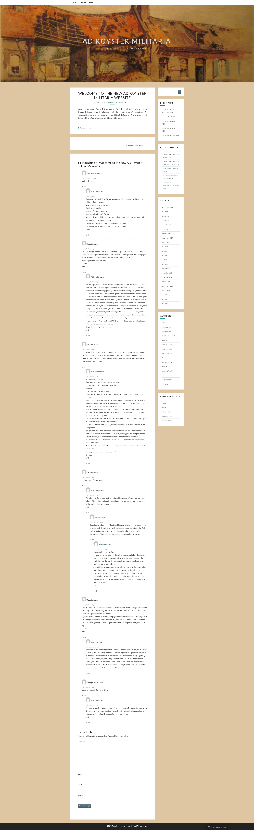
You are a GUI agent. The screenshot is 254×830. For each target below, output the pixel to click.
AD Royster (95, 191)
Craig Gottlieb (166, 327)
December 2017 (167, 225)
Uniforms (165, 384)
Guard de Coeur (167, 345)
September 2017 (167, 238)
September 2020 (167, 207)
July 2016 (165, 295)
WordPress (132, 826)
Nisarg (146, 826)
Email (80, 784)
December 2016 (167, 273)
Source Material (167, 362)
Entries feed (166, 412)
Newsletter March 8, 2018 (170, 135)
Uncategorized (85, 128)
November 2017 (167, 229)
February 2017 (166, 269)
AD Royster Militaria (82, 2)
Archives (164, 323)
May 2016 (165, 304)
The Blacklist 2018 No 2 (169, 117)
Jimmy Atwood (167, 353)
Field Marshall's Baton (169, 336)
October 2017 (166, 234)
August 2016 (166, 290)
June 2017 (165, 251)
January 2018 (166, 220)
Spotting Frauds (167, 371)
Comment (82, 741)
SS (162, 375)
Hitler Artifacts (167, 349)
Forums (164, 340)
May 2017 (165, 255)
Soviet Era (165, 366)
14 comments (123, 102)
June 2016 (165, 299)
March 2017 (165, 264)
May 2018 (165, 212)
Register (164, 403)
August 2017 (166, 242)
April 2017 (165, 260)
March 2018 (165, 216)
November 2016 (167, 277)
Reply (84, 187)
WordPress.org (167, 421)
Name (80, 774)
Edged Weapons (167, 331)
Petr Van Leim (92, 174)
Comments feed (167, 416)
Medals (164, 358)
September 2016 (167, 286)
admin (112, 102)
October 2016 (166, 282)
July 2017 (165, 247)
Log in (164, 408)
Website (81, 795)
